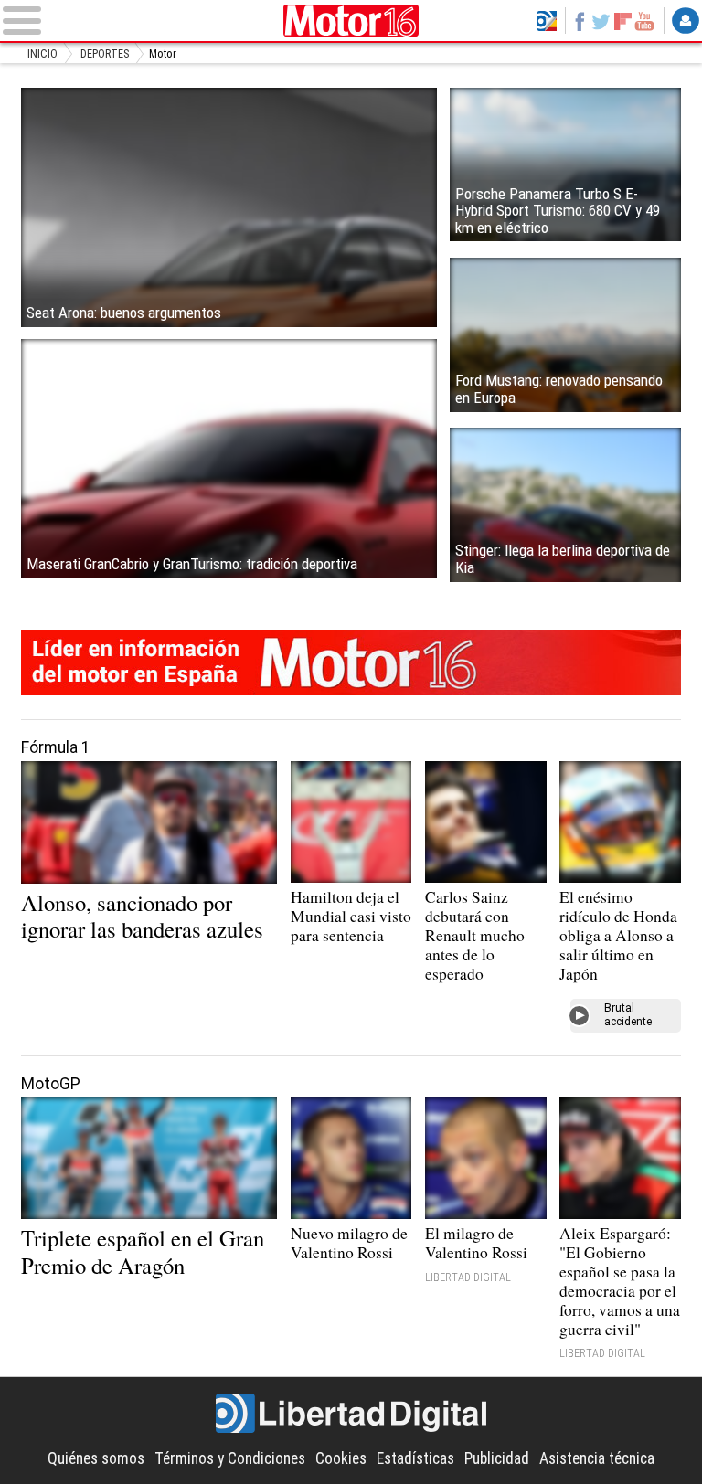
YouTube (644, 21)
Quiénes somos (96, 1458)
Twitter (601, 21)
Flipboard (623, 21)
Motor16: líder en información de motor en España (351, 662)
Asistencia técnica (596, 1458)
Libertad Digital (351, 1414)
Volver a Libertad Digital (547, 21)
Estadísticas (415, 1458)
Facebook (579, 21)
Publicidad (496, 1458)
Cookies (341, 1458)
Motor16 (351, 21)
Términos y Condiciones (229, 1458)
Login (685, 21)
